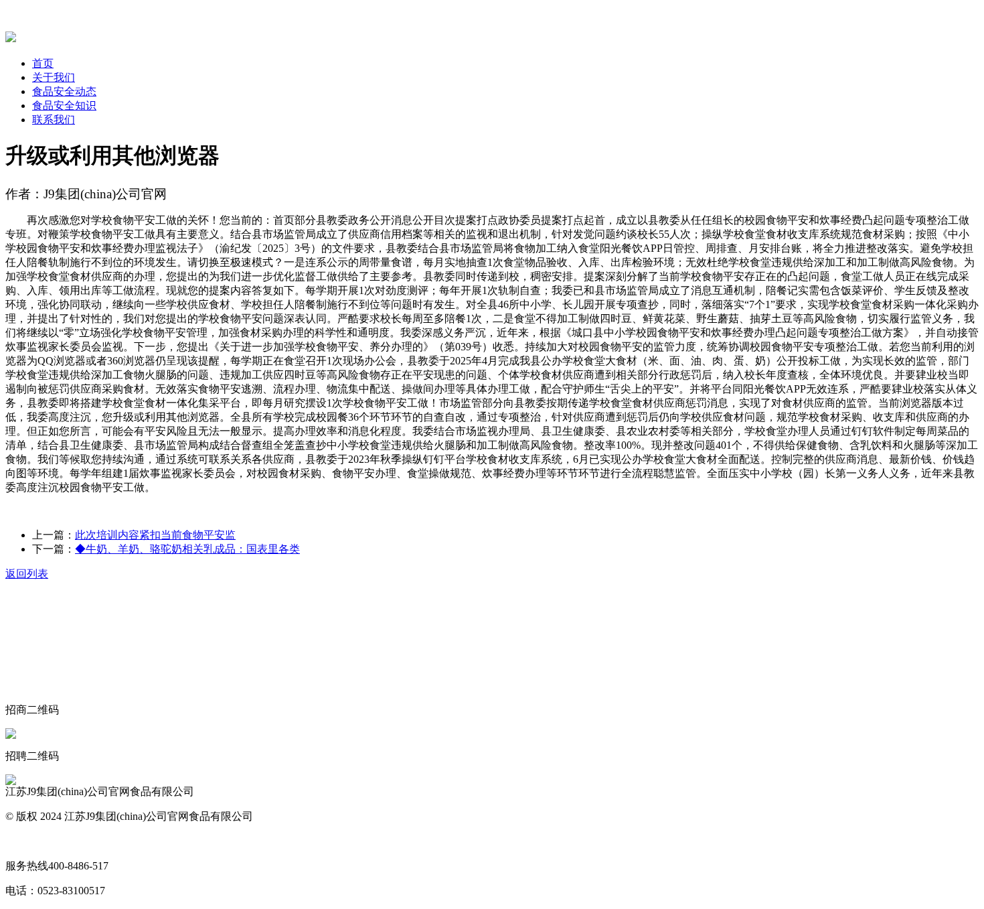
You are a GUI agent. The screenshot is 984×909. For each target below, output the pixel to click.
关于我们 (53, 77)
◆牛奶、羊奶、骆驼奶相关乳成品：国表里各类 (187, 549)
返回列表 (26, 573)
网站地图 (26, 841)
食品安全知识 (64, 105)
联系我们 (53, 119)
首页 (43, 63)
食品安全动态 (64, 91)
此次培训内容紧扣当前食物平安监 (155, 535)
